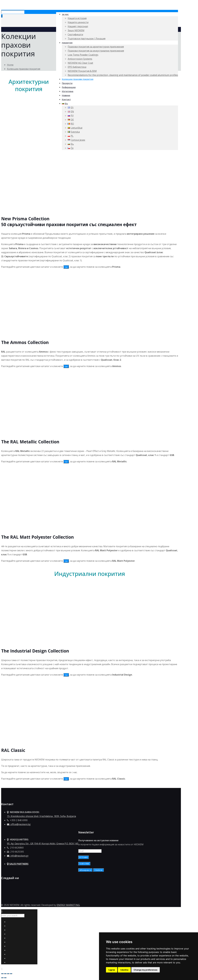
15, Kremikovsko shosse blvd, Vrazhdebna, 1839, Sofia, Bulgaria (41, 816)
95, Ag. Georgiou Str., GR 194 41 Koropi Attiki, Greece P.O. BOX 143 (42, 843)
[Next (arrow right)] (5, 977)
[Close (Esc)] (2, 973)
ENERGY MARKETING (68, 905)
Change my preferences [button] (145, 970)
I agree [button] (111, 970)
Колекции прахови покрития (23, 68)
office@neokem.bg (20, 824)
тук (66, 267)
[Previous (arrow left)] (2, 977)
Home (10, 64)
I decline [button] (124, 970)
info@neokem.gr (19, 855)
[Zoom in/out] (11, 973)
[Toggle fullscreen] (8, 973)
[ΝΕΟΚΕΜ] (1, 5)
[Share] (5, 973)
